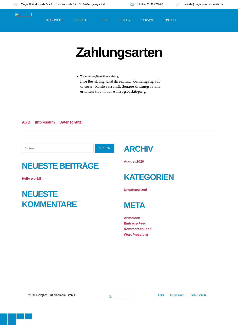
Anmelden (132, 218)
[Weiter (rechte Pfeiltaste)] (12, 322)
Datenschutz (70, 122)
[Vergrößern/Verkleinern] (3, 316)
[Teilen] (20, 316)
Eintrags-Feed (135, 223)
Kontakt (169, 20)
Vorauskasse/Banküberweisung (99, 76)
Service (147, 20)
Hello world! (31, 178)
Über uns (125, 20)
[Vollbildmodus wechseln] (12, 316)
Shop (105, 20)
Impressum (45, 122)
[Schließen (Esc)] (28, 316)
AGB (26, 122)
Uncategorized (135, 189)
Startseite (55, 20)
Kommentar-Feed (138, 229)
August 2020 (134, 161)
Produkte (80, 20)
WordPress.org (136, 234)
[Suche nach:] (57, 149)
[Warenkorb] (214, 20)
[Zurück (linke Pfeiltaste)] (3, 322)
